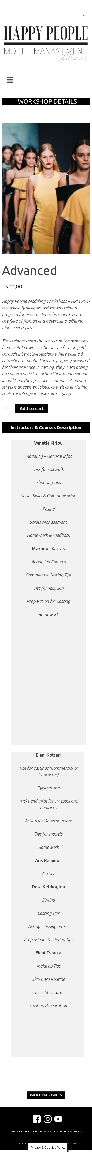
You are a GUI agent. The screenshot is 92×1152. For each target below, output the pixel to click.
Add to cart (32, 408)
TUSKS (72, 1143)
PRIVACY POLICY (48, 1131)
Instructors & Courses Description (46, 427)
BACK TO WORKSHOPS (46, 1095)
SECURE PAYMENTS (71, 1131)
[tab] (46, 427)
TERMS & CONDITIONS (24, 1131)
